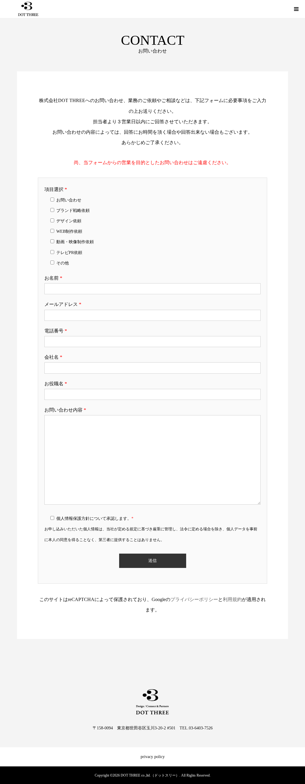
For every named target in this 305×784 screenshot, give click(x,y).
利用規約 (232, 599)
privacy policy (153, 756)
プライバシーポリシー (194, 599)
